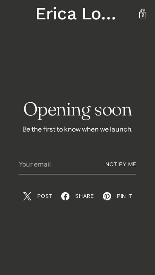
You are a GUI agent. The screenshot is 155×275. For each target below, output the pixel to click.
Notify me (120, 164)
